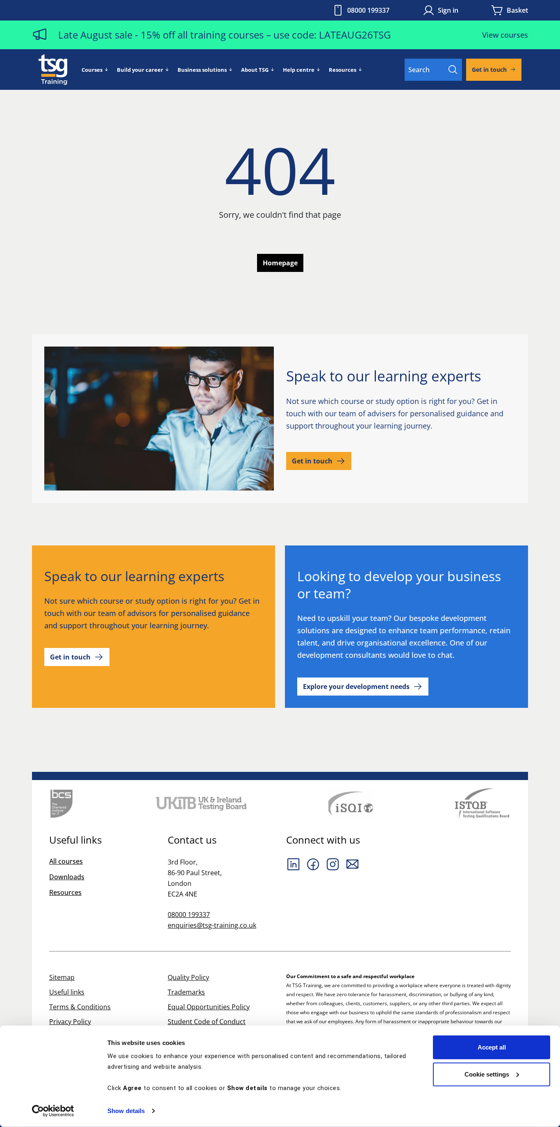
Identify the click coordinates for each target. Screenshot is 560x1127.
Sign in (448, 10)
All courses (66, 861)
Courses (92, 69)
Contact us (192, 839)
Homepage (280, 262)
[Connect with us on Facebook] (313, 864)
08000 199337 (368, 10)
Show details (126, 1110)
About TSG (255, 69)
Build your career (140, 69)
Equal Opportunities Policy (209, 1006)
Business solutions (202, 69)
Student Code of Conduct (207, 1021)
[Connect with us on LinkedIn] (293, 864)
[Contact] (352, 864)
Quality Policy (188, 977)
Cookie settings (486, 1073)
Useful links (66, 992)
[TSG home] (53, 68)
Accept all (492, 1047)
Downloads (66, 876)
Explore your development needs (356, 686)
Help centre (298, 69)
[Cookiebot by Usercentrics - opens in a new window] (53, 1111)
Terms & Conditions (80, 1006)
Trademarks (186, 992)
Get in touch (489, 69)
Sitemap (62, 977)
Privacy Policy (70, 1021)
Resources (342, 69)
